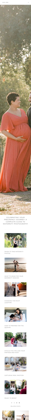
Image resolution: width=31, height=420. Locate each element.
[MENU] (28, 2)
